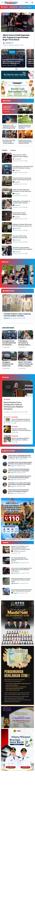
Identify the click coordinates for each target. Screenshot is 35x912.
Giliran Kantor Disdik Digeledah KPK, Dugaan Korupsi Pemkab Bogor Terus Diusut (20, 457)
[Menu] (2, 2)
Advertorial (13, 7)
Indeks (5, 7)
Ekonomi (7, 399)
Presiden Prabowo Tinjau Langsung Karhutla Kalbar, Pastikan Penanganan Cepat (17, 316)
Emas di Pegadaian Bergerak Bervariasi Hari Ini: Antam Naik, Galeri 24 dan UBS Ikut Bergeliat (21, 420)
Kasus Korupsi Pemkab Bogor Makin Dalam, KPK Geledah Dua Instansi (21, 590)
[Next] (32, 273)
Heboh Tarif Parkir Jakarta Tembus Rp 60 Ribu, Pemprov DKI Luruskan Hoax (25, 365)
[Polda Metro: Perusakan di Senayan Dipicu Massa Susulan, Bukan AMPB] (5, 484)
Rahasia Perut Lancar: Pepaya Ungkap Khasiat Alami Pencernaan (25, 142)
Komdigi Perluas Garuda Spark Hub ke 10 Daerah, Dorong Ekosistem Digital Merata (9, 344)
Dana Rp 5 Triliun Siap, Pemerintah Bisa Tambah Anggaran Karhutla (9, 142)
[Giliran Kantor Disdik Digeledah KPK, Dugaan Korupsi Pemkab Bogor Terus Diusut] (5, 457)
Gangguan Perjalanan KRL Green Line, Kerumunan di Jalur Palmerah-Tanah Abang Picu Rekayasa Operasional (9, 368)
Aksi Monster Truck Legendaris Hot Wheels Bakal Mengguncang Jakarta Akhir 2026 (9, 127)
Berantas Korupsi (25, 7)
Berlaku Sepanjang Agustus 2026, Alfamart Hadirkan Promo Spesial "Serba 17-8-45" (21, 439)
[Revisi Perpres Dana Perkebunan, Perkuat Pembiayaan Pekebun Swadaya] (5, 491)
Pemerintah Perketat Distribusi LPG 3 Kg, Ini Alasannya (24, 127)
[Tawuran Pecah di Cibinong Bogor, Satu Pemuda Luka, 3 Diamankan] (5, 471)
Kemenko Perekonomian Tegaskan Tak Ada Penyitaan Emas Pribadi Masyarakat (21, 429)
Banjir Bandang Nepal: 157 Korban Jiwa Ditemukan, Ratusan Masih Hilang (21, 580)
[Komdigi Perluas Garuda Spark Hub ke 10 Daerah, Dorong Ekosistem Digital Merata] (5, 464)
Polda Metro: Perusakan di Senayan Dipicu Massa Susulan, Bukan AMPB (24, 344)
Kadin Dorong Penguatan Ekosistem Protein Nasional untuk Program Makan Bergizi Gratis (9, 110)
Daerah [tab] (13, 150)
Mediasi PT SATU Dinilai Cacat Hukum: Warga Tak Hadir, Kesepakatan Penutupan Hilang (20, 547)
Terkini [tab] (4, 150)
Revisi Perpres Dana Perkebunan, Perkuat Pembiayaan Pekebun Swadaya (13, 405)
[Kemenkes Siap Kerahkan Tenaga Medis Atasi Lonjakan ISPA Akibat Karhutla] (22, 274)
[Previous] (2, 273)
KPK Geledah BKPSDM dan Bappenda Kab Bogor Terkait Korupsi (19, 559)
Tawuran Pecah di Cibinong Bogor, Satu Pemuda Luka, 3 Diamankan (19, 469)
